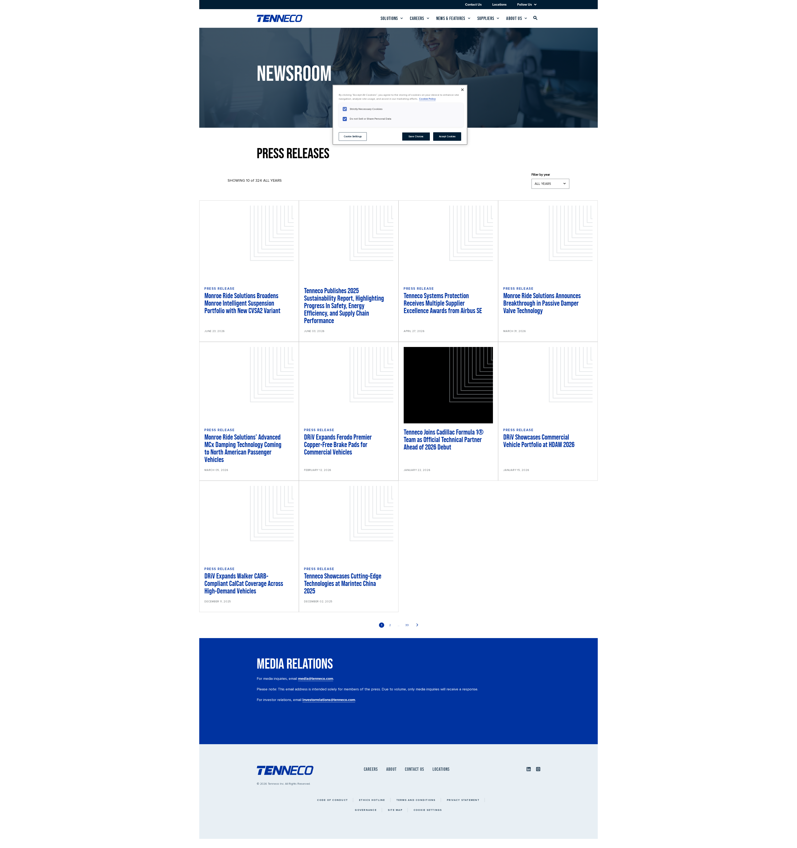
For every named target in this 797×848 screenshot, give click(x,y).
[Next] (417, 625)
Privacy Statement (463, 800)
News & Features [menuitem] (450, 18)
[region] (399, 115)
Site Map (395, 810)
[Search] (535, 18)
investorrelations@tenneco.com (328, 699)
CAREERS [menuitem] (371, 769)
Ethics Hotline (372, 800)
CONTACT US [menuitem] (414, 769)
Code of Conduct (332, 800)
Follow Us (524, 4)
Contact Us (473, 4)
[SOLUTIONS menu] (401, 18)
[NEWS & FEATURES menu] (469, 18)
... (399, 625)
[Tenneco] (279, 18)
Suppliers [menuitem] (485, 18)
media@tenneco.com (315, 678)
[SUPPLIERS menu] (498, 18)
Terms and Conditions (416, 800)
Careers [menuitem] (417, 18)
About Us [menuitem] (514, 18)
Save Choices (415, 136)
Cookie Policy (427, 98)
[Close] (462, 89)
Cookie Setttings (353, 136)
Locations (499, 4)
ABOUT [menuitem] (391, 769)
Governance (366, 810)
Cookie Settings (428, 810)
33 (407, 625)
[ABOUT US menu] (525, 18)
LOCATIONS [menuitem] (441, 769)
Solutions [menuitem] (389, 18)
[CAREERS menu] (428, 18)
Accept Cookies (447, 136)
